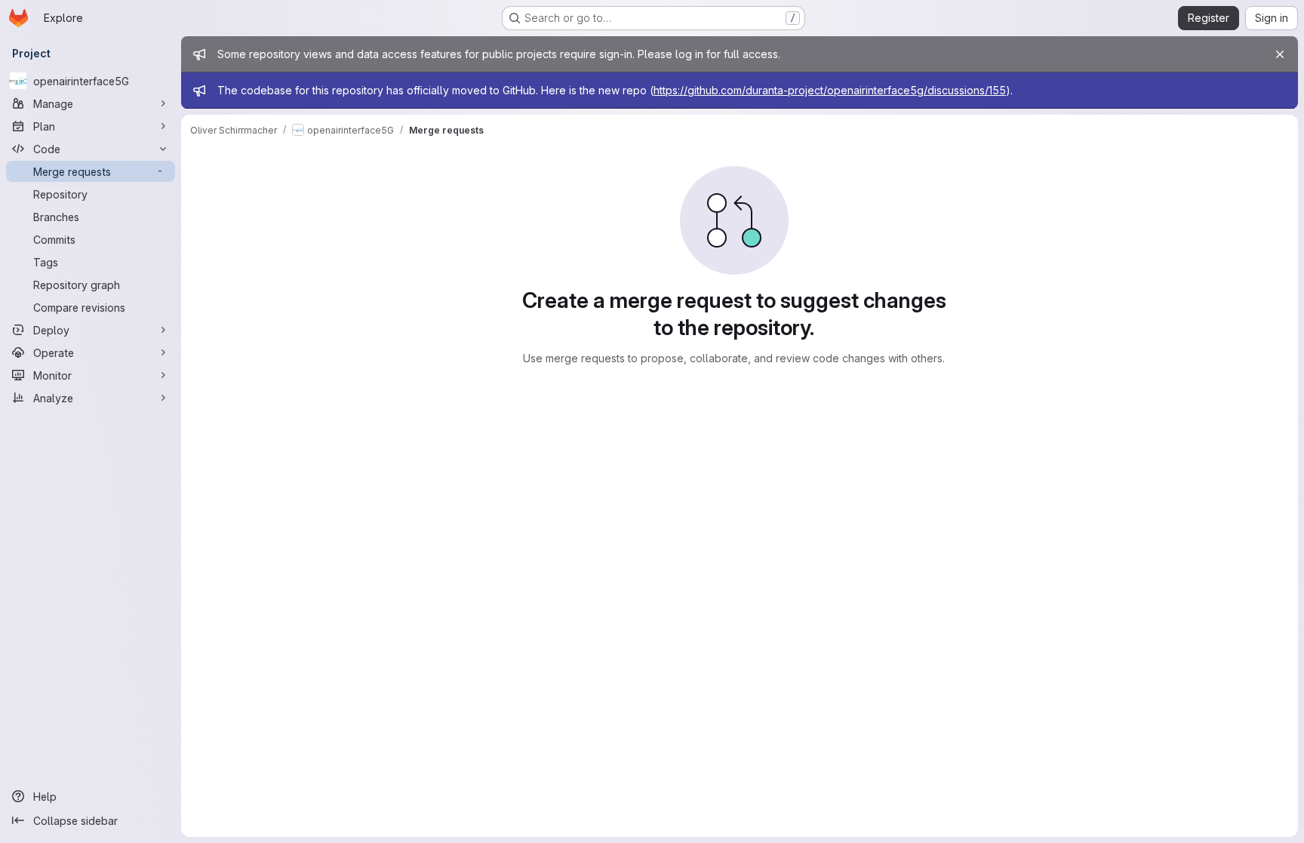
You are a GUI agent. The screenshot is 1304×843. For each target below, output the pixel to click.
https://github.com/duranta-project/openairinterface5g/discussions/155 (830, 90)
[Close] (1280, 54)
